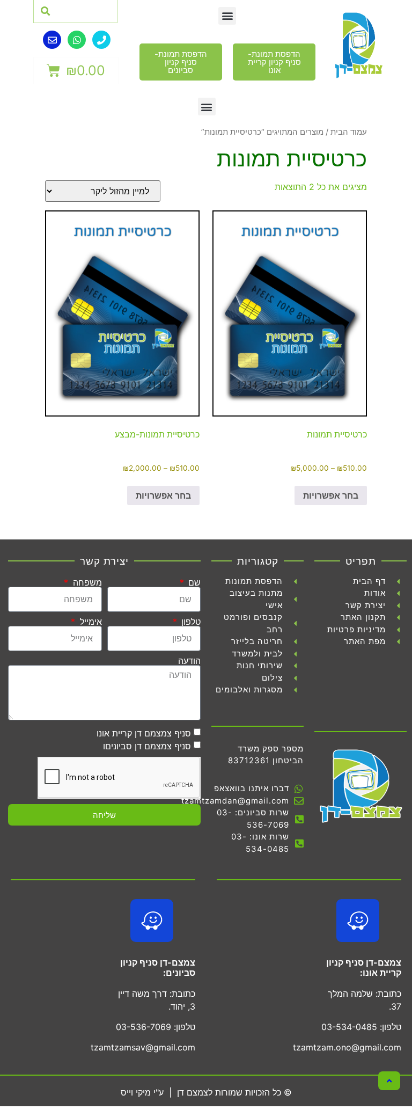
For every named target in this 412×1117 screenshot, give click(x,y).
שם (193, 582)
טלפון (190, 621)
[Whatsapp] (77, 40)
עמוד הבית (348, 132)
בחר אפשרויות (330, 495)
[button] (227, 16)
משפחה (85, 582)
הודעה (189, 660)
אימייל (89, 621)
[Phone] (101, 40)
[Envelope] (52, 40)
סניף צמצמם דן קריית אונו (144, 733)
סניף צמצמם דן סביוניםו (147, 746)
